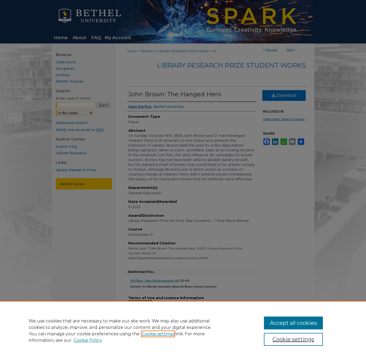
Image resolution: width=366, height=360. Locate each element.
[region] (183, 330)
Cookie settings (158, 333)
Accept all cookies (293, 323)
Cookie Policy (88, 340)
